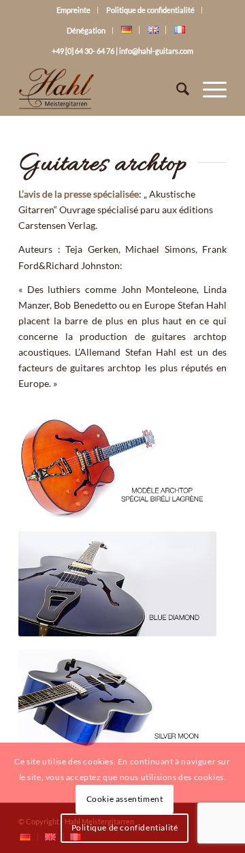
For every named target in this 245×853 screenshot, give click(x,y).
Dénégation (86, 30)
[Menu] (208, 88)
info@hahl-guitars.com (156, 50)
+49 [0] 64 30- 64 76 (83, 50)
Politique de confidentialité (150, 9)
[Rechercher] (176, 88)
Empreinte (73, 9)
